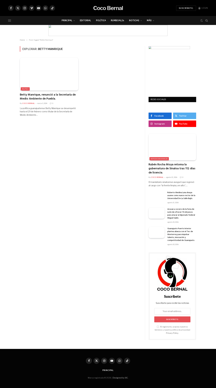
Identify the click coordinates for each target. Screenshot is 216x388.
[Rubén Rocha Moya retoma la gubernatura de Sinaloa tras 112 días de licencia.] (172, 147)
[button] (53, 30)
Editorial (85, 20)
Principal (67, 20)
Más (149, 20)
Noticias (134, 20)
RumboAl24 (117, 20)
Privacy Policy (172, 333)
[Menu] (9, 20)
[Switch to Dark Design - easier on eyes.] (202, 20)
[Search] (206, 20)
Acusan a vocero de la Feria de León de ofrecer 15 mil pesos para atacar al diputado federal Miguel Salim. (181, 214)
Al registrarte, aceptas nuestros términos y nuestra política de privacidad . (172, 330)
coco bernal (28, 103)
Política (101, 20)
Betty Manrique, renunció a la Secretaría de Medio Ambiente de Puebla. (48, 97)
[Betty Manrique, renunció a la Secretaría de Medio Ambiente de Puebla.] (49, 74)
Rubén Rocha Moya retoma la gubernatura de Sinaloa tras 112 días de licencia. (172, 169)
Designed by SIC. (120, 378)
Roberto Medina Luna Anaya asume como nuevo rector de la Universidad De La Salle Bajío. (181, 195)
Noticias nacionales (159, 159)
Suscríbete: (186, 8)
